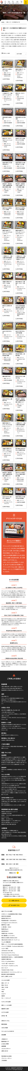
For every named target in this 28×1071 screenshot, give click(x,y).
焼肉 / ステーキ (7, 73)
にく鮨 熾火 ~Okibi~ (6, 191)
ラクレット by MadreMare (7, 961)
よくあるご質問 (5, 1044)
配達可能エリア (5, 1041)
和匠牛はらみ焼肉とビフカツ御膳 (7, 208)
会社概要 (3, 1034)
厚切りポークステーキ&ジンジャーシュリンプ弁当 (7, 140)
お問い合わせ (4, 1051)
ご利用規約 (4, 1060)
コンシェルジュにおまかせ (7, 1031)
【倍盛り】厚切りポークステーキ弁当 (7, 282)
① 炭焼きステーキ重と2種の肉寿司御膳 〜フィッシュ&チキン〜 (7, 257)
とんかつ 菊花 (4, 948)
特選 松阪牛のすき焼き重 (20, 118)
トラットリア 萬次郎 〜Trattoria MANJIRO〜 (12, 946)
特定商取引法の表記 (6, 1056)
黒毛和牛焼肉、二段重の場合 (20, 354)
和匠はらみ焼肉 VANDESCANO (7, 75)
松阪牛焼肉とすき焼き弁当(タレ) (7, 163)
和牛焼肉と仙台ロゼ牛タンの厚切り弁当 (20, 449)
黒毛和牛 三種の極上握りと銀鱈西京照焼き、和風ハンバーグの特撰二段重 (7, 474)
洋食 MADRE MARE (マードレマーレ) (10, 940)
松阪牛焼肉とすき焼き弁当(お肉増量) (20, 497)
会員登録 (3, 1046)
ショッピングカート (6, 1048)
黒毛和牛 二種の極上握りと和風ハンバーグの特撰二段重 (20, 185)
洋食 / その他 (4, 987)
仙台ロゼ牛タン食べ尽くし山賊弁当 (7, 497)
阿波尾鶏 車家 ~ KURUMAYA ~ (9, 920)
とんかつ (3, 993)
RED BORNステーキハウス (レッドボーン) (8, 100)
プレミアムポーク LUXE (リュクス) (9, 965)
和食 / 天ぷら (4, 985)
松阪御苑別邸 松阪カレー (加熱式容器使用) (12, 957)
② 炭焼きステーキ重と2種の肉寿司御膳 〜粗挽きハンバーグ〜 (20, 257)
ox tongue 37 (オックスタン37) (21, 289)
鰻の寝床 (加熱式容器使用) (8, 974)
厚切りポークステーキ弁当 (20, 94)
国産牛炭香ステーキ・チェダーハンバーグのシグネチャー (20, 232)
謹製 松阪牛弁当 (6, 376)
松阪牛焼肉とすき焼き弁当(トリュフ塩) (20, 163)
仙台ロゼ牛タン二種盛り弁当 (7, 399)
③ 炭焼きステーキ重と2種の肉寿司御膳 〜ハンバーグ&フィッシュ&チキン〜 (20, 424)
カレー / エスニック (6, 998)
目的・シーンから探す (6, 1005)
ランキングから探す (6, 1001)
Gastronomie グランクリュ (8, 952)
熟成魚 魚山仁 (5, 929)
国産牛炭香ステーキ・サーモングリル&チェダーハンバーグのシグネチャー (7, 424)
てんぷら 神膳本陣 (5, 942)
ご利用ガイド (4, 1039)
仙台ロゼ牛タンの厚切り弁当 (20, 377)
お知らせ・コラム (5, 1020)
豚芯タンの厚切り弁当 (7, 306)
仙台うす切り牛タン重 (7, 332)
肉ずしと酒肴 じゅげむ (6, 976)
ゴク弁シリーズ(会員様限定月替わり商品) (21, 314)
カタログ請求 (4, 1027)
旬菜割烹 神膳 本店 (6, 959)
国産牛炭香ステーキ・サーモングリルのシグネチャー (7, 232)
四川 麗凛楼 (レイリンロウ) (8, 935)
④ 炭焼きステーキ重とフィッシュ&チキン (7, 94)
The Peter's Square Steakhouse (19, 76)
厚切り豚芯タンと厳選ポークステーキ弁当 (20, 283)
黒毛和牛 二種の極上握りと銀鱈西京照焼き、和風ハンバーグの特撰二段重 (20, 400)
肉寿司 (3, 996)
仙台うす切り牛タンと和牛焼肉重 (20, 332)
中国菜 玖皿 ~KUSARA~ (7, 933)
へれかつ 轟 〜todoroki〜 (8, 963)
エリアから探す (5, 1012)
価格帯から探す (5, 1008)
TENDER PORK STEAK (20, 99)
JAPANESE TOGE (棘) (21, 359)
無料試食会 (4, 1024)
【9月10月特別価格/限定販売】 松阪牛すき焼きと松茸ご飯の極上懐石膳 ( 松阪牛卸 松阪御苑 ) (20, 307)
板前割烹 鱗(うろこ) (6, 918)
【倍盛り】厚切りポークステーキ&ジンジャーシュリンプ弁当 (7, 450)
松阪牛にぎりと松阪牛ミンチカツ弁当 (20, 139)
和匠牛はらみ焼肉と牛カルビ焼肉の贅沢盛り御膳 (20, 474)
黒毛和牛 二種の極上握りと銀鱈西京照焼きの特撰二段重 (7, 185)
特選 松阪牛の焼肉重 (7, 118)
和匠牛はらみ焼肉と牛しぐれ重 (7, 70)
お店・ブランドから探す (7, 911)
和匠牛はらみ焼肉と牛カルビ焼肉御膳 (20, 208)
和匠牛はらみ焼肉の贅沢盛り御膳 (7, 354)
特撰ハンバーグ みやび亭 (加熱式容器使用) (12, 944)
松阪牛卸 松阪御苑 (8, 122)
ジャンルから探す (5, 980)
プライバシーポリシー (6, 1058)
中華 (2, 991)
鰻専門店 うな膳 (5, 925)
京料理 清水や (4, 931)
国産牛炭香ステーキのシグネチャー (20, 70)
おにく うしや (4, 968)
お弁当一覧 (4, 1015)
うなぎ (3, 989)
